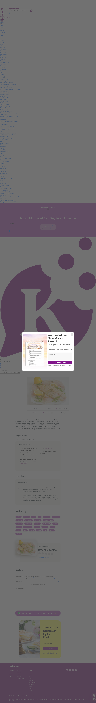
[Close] (72, 334)
